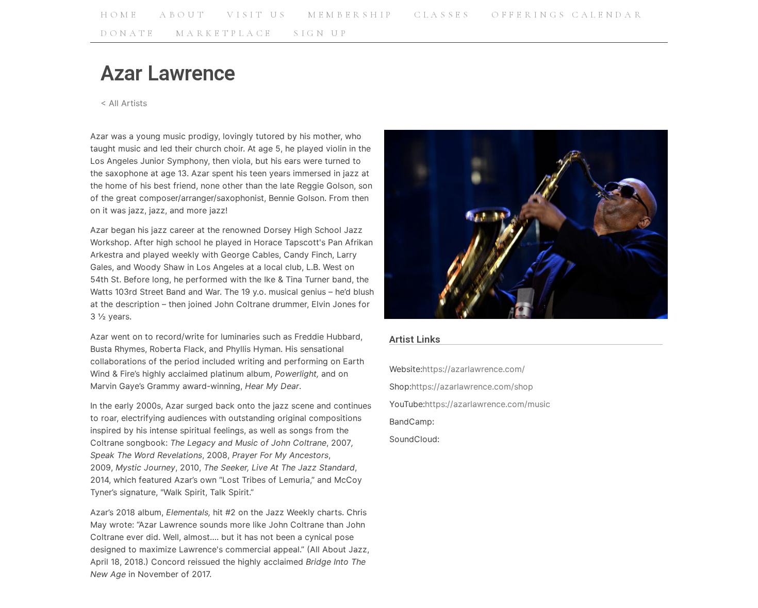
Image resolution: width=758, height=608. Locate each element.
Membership (350, 14)
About (183, 14)
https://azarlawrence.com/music (487, 404)
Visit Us (257, 14)
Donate (128, 33)
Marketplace (224, 33)
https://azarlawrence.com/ (473, 369)
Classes (442, 14)
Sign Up (321, 33)
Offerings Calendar (567, 14)
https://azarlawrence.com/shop (472, 386)
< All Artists (124, 103)
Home (120, 14)
